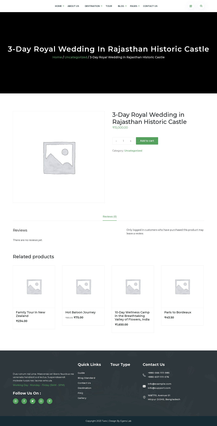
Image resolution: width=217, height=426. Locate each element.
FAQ (80, 393)
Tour (109, 6)
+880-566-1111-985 (159, 372)
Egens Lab (125, 421)
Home (58, 6)
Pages (133, 6)
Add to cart (147, 140)
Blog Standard (86, 377)
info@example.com (159, 383)
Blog (121, 6)
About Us (73, 6)
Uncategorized (76, 57)
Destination (92, 6)
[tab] (110, 216)
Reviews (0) (110, 216)
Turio (104, 421)
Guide (81, 372)
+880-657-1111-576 (158, 376)
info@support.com (159, 388)
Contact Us (150, 6)
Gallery (82, 398)
